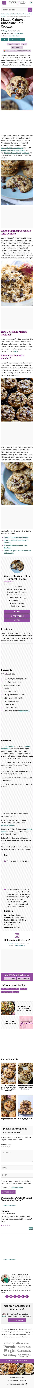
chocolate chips (24, 711)
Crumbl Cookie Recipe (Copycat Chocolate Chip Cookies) (25, 1087)
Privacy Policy (17, 1187)
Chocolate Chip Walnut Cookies (25, 1119)
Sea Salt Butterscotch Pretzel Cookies (8, 1119)
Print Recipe (18, 616)
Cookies (19, 14)
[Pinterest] (19, 1296)
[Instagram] (15, 1296)
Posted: (10, 31)
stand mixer (9, 746)
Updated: (4, 33)
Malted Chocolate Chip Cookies (13, 150)
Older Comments (10, 1205)
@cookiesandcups (13, 943)
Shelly (5, 31)
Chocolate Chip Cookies (10, 989)
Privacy (10, 1380)
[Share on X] (21, 39)
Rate (18, 612)
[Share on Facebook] (13, 39)
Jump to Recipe (14, 44)
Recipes (13, 14)
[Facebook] (7, 1296)
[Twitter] (11, 1296)
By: (2, 31)
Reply (31, 1228)
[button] (31, 3)
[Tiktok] (23, 1296)
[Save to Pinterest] (4, 39)
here (16, 351)
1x (6, 673)
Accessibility (22, 1380)
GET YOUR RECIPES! (17, 1320)
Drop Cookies (6, 992)
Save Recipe (11, 978)
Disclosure (15, 1380)
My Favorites (17, 47)
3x (13, 673)
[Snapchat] (27, 1296)
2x (10, 673)
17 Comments (19, 33)
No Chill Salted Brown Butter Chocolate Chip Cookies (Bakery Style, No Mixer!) (8, 1088)
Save (24, 44)
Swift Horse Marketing (17, 1384)
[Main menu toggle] (4, 3)
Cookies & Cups (5, 14)
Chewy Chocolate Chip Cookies (16, 537)
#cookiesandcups (20, 945)
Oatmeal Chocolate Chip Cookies (16, 153)
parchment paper (7, 825)
